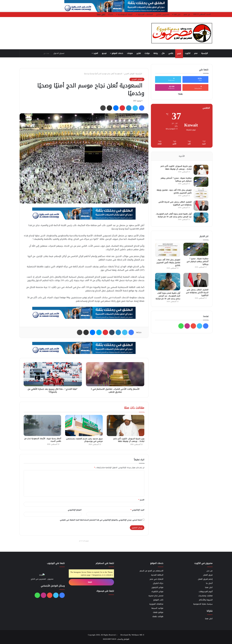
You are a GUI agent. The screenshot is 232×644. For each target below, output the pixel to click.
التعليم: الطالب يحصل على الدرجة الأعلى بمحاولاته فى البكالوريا (175, 203)
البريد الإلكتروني (137, 510)
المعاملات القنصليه (145, 14)
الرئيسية (205, 53)
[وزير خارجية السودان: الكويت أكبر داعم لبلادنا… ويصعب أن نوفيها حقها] (125, 425)
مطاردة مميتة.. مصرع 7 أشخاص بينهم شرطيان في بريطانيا (176, 179)
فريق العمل (208, 575)
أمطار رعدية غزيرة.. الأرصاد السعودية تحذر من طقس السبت (42, 440)
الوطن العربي (129, 73)
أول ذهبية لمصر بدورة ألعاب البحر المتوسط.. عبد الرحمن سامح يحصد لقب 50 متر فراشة (174, 215)
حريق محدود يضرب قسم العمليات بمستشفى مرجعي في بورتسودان (84, 440)
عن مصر (187, 14)
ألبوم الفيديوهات (206, 591)
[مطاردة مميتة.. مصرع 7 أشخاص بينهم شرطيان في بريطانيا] (201, 182)
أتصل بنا (209, 583)
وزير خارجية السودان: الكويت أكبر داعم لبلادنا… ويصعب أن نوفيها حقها (128, 440)
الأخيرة (182, 156)
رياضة (155, 53)
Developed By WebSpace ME (131, 634)
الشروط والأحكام (206, 600)
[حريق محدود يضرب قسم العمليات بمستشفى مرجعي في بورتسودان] (84, 425)
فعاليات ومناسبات (205, 595)
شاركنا (110, 14)
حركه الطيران (158, 583)
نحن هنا (177, 14)
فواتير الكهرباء (157, 591)
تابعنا (90, 582)
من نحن (209, 570)
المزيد (95, 53)
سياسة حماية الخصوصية (203, 604)
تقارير (139, 53)
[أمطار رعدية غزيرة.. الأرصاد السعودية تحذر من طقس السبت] (42, 425)
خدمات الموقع (117, 53)
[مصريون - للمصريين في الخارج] (182, 33)
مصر (195, 53)
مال (163, 53)
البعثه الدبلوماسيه (125, 14)
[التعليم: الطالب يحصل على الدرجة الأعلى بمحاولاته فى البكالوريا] (201, 206)
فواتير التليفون (157, 587)
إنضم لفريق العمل (205, 579)
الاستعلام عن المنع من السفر (151, 570)
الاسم (141, 499)
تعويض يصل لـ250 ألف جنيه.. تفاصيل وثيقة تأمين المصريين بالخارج (174, 191)
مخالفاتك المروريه (156, 604)
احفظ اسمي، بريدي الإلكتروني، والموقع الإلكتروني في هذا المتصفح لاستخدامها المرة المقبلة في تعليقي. (101, 520)
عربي (179, 53)
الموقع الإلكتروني (74, 510)
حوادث (147, 53)
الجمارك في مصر (156, 579)
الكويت (187, 53)
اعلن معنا (101, 14)
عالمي (170, 53)
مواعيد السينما (157, 608)
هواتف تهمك (157, 616)
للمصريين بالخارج (162, 14)
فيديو (104, 53)
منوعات (130, 53)
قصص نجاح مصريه (155, 595)
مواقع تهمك (158, 612)
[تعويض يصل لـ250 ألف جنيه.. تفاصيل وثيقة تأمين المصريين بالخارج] (201, 194)
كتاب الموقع (158, 600)
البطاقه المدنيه (157, 575)
